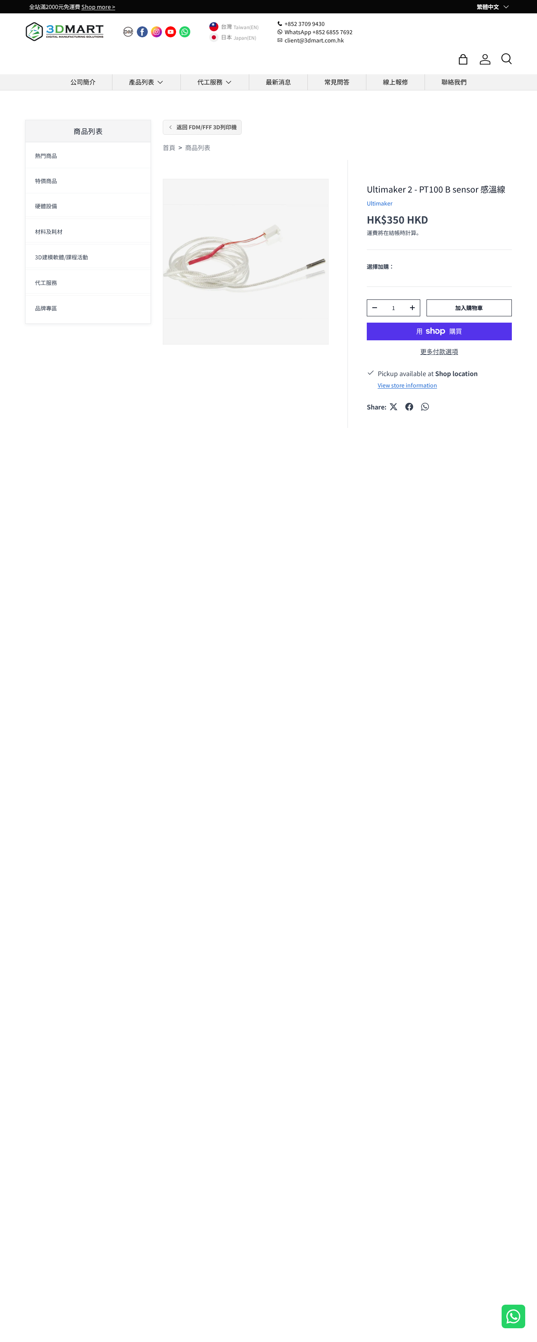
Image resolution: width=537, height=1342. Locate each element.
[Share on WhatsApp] (425, 407)
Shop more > (98, 6)
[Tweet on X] (393, 407)
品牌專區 (46, 308)
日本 (226, 37)
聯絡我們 (454, 81)
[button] (463, 59)
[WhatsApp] (184, 31)
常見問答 (336, 81)
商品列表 (197, 147)
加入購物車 (469, 308)
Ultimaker (379, 203)
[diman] (128, 31)
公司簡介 (83, 81)
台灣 (226, 26)
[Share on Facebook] (409, 407)
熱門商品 (46, 156)
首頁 (169, 147)
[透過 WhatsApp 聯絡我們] (513, 1317)
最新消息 (278, 81)
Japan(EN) (245, 37)
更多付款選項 (439, 351)
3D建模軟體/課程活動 (61, 257)
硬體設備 (46, 206)
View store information (407, 385)
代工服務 (210, 81)
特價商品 (46, 181)
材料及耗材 (49, 232)
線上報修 (395, 81)
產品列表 (141, 81)
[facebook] (142, 31)
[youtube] (170, 31)
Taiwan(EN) (246, 26)
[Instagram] (156, 31)
